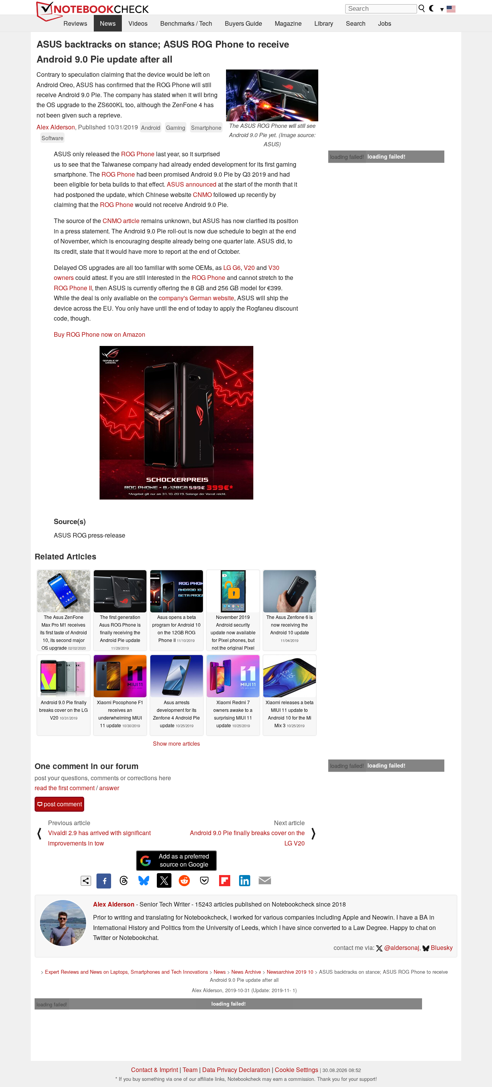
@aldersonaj (401, 947)
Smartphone (206, 127)
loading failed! (347, 156)
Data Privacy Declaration (236, 1069)
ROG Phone (138, 153)
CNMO (202, 194)
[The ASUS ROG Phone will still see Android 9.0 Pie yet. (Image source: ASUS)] (272, 95)
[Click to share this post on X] (164, 880)
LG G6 (232, 267)
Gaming (175, 127)
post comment (62, 803)
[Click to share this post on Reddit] (184, 880)
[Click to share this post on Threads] (123, 881)
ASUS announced (191, 184)
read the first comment (65, 787)
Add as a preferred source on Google (184, 860)
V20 (249, 267)
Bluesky (441, 947)
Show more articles (176, 743)
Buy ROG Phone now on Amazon (99, 334)
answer (109, 787)
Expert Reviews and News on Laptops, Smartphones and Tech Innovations (126, 971)
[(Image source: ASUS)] (176, 423)
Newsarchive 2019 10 (290, 971)
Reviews (75, 23)
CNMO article (121, 220)
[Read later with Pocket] (204, 880)
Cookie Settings (296, 1069)
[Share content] (86, 881)
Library (323, 23)
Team (190, 1069)
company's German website (196, 297)
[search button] (422, 8)
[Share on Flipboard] (224, 880)
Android (150, 127)
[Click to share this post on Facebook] (103, 881)
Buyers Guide (243, 23)
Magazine (288, 23)
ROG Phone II (73, 287)
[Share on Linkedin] (244, 880)
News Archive (246, 971)
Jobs (384, 23)
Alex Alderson (56, 126)
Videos (138, 23)
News (108, 23)
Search (356, 23)
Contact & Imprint (154, 1069)
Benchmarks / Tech (186, 23)
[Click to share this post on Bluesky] (143, 881)
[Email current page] (265, 881)
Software (52, 138)
